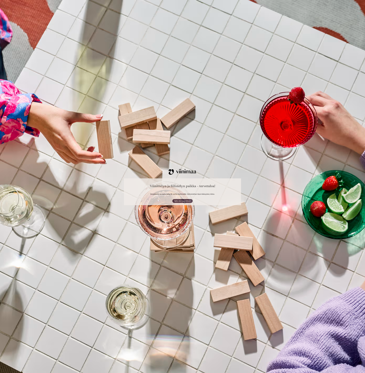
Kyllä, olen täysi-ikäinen (182, 201)
